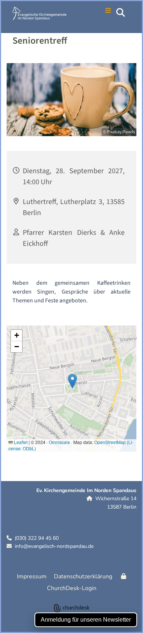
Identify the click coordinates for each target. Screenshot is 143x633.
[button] (104, 11)
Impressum (32, 576)
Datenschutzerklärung (83, 576)
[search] (120, 12)
